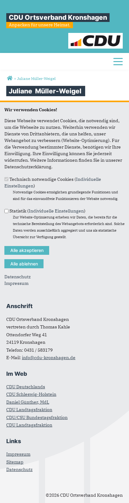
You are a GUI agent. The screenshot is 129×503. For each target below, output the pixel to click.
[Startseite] (95, 36)
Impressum (16, 283)
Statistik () (47, 211)
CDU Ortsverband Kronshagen (58, 17)
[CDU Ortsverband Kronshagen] (9, 78)
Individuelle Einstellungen (56, 211)
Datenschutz (17, 277)
